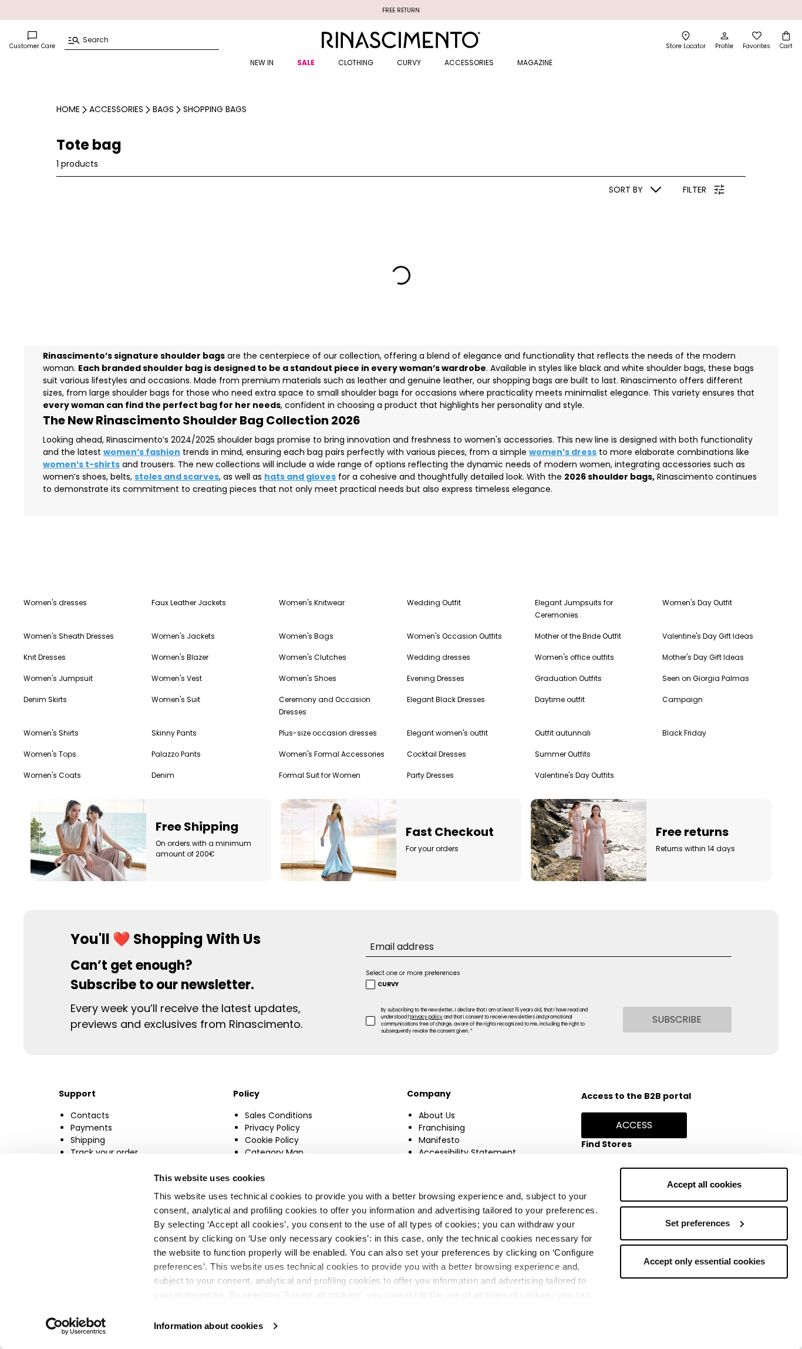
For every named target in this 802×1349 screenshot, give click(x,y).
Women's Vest (176, 678)
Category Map (274, 1152)
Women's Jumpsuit (58, 678)
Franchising (442, 1128)
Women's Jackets (183, 636)
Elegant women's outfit (447, 733)
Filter (694, 189)
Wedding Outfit (434, 603)
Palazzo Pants (176, 754)
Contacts (89, 1115)
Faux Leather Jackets (188, 603)
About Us (437, 1115)
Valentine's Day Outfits (574, 775)
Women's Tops (49, 754)
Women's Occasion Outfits (454, 636)
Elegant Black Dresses (446, 699)
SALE (306, 63)
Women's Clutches (312, 657)
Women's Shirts (51, 733)
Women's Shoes (307, 678)
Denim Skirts (45, 699)
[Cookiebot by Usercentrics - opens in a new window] (76, 1326)
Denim (162, 775)
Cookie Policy (272, 1140)
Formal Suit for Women (319, 775)
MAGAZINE (534, 63)
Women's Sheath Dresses (68, 636)
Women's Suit (175, 699)
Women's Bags (306, 636)
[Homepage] (401, 40)
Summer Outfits (563, 754)
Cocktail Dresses (436, 754)
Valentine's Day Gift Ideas (707, 636)
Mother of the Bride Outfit (578, 636)
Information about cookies (208, 1326)
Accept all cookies (704, 1184)
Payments (91, 1128)
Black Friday (684, 733)
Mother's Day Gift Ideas (703, 657)
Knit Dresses (44, 657)
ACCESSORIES (469, 63)
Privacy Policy (272, 1128)
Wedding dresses (438, 657)
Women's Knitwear (312, 603)
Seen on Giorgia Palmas (705, 678)
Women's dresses (55, 603)
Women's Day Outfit (697, 603)
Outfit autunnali (563, 733)
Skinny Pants (174, 733)
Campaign (682, 699)
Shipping (87, 1140)
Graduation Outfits (568, 678)
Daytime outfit (560, 699)
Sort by (626, 189)
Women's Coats (52, 775)
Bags (163, 109)
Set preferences (697, 1223)
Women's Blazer (179, 657)
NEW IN (262, 63)
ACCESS (634, 1125)
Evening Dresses (435, 678)
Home (68, 109)
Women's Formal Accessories (332, 754)
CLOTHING (355, 63)
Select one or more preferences (413, 973)
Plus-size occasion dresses (328, 733)
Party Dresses (430, 775)
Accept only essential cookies (704, 1261)
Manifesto (439, 1140)
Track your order (104, 1152)
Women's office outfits (574, 657)
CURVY (409, 63)
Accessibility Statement (467, 1152)
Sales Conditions (278, 1115)
